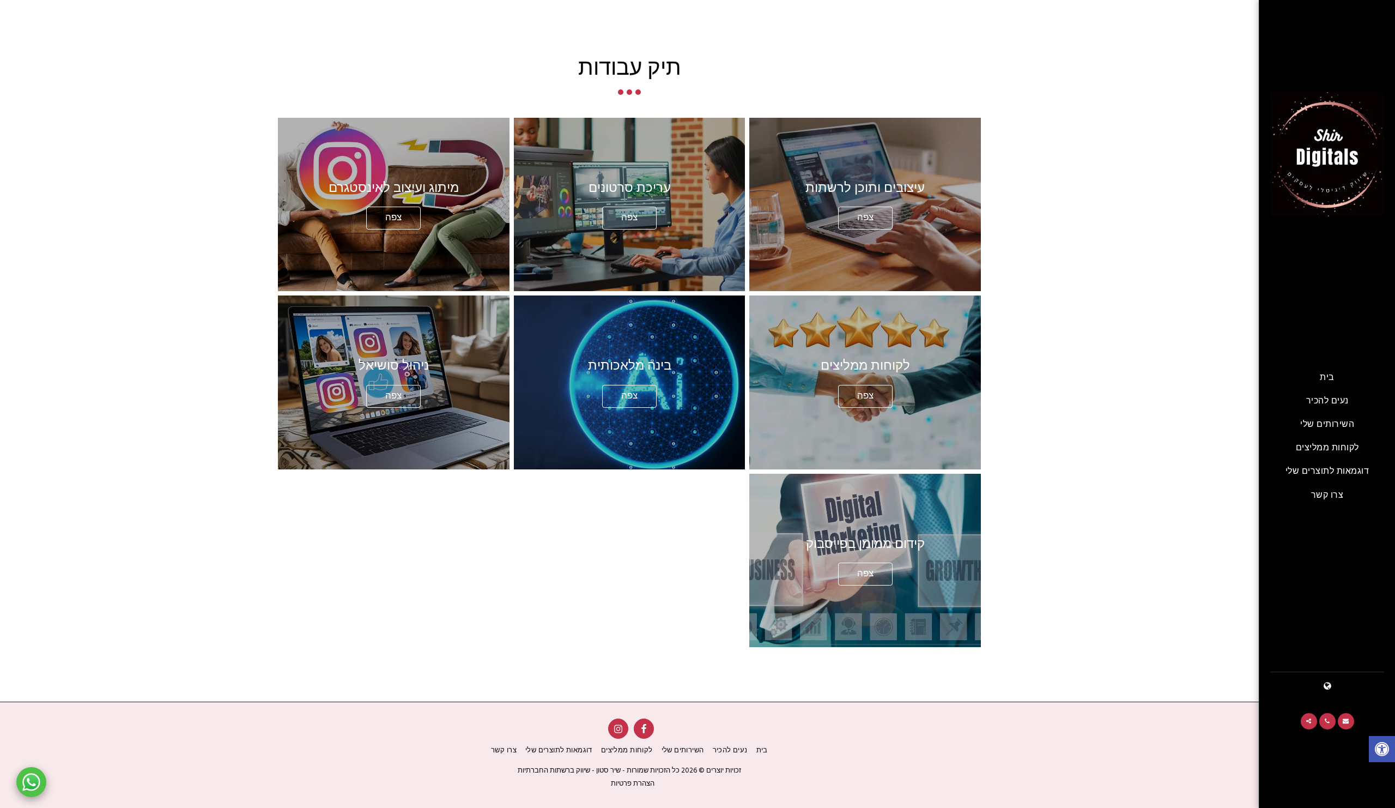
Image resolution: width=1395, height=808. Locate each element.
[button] (1346, 721)
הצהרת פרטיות (632, 783)
